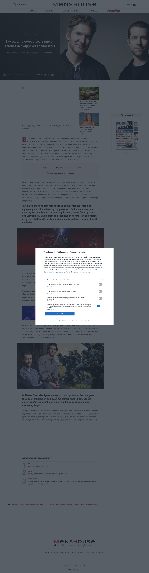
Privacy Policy (85, 321)
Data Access (74, 321)
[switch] (99, 284)
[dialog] (74, 286)
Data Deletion (63, 321)
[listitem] (74, 280)
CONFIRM (60, 313)
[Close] (109, 252)
